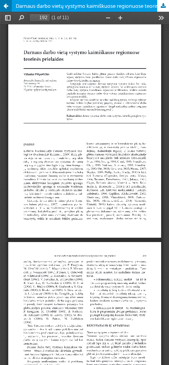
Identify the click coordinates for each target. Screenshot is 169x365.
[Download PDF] (163, 6)
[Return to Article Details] (6, 6)
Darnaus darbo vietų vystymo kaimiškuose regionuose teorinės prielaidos (92, 5)
